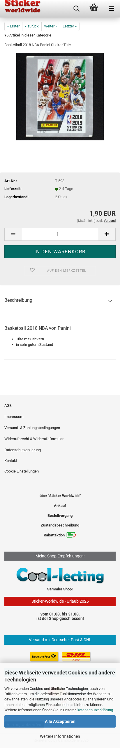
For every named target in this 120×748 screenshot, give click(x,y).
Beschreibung (18, 300)
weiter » (50, 26)
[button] (13, 234)
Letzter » (70, 26)
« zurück (32, 26)
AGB (8, 405)
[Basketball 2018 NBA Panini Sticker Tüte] (60, 96)
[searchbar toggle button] (76, 9)
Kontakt (10, 460)
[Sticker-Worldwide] (20, 9)
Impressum (13, 416)
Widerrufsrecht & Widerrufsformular (33, 439)
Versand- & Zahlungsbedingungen (32, 428)
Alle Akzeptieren (60, 721)
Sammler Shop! (60, 589)
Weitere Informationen (60, 736)
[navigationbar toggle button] (111, 9)
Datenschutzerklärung (95, 710)
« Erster (13, 26)
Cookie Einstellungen (21, 471)
